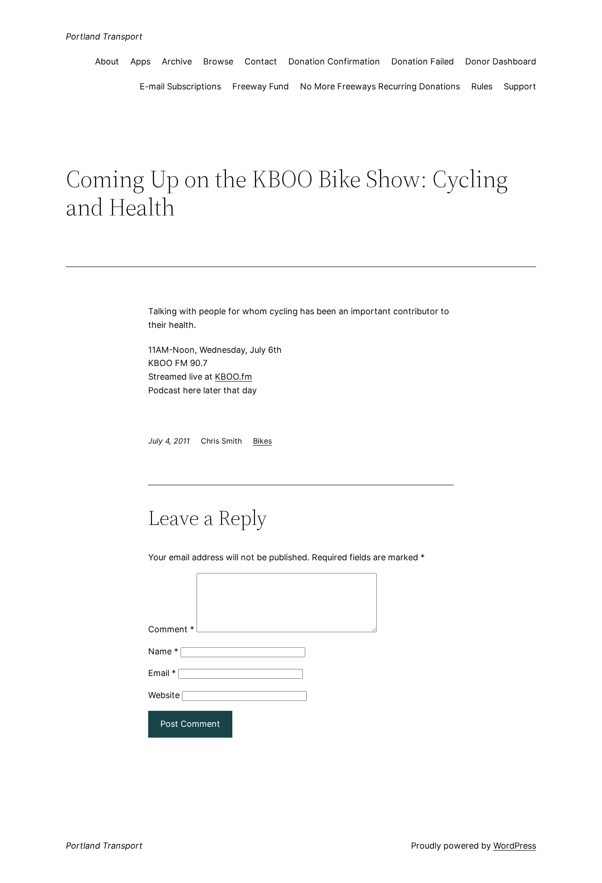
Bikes (262, 440)
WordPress (514, 846)
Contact (261, 61)
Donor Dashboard (500, 61)
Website (164, 695)
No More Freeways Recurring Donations (380, 86)
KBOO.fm (233, 377)
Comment (171, 629)
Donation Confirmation (334, 61)
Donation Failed (422, 61)
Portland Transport (104, 36)
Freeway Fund (260, 86)
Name (163, 651)
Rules (481, 86)
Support (520, 86)
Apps (140, 61)
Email (162, 673)
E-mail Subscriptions (180, 86)
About (107, 61)
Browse (218, 61)
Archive (177, 61)
